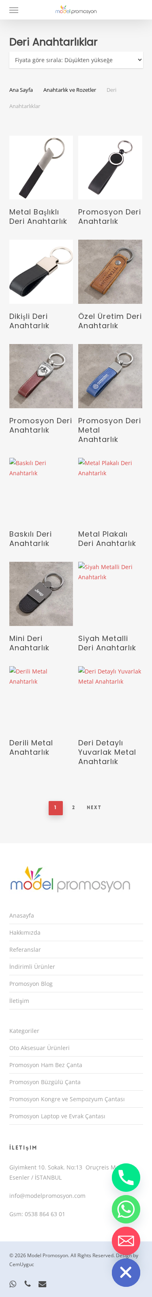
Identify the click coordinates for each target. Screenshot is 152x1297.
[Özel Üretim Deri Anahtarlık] (110, 272)
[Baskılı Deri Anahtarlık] (41, 490)
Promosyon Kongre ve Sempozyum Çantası (67, 1099)
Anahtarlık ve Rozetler (69, 89)
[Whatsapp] (126, 1209)
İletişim (19, 1001)
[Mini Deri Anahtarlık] (41, 594)
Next (94, 807)
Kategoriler (24, 1031)
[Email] (126, 1241)
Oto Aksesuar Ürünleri (39, 1048)
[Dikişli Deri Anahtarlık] (41, 272)
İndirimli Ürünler (32, 966)
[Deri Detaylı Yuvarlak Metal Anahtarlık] (110, 698)
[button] (13, 10)
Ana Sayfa (21, 89)
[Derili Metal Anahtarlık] (41, 698)
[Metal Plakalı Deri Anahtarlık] (110, 490)
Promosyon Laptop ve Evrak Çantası (57, 1116)
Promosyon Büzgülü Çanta (45, 1082)
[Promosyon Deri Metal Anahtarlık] (110, 376)
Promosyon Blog (31, 983)
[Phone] (126, 1177)
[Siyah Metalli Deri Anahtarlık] (110, 594)
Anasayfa (21, 915)
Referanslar (25, 949)
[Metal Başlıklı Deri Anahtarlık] (41, 168)
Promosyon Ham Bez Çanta (45, 1065)
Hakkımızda (25, 932)
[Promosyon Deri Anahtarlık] (110, 168)
